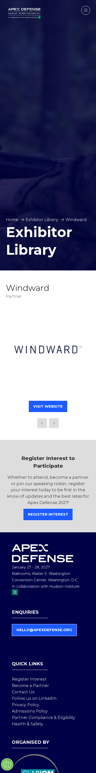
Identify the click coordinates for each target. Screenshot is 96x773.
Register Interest (29, 679)
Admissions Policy (30, 711)
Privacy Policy (25, 704)
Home (12, 219)
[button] (85, 10)
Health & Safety (27, 724)
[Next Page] (54, 423)
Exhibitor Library (42, 219)
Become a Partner (30, 685)
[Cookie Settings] (7, 764)
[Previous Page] (42, 423)
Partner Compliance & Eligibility (43, 717)
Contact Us (23, 692)
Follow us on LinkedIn (34, 698)
